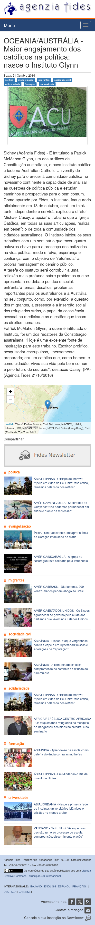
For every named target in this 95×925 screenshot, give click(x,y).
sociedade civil (62, 79)
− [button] (10, 399)
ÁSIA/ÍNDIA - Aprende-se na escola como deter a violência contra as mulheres (61, 752)
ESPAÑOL (64, 886)
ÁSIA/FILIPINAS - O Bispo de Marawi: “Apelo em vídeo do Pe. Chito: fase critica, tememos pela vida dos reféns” (61, 483)
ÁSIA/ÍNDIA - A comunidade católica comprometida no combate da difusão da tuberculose (61, 668)
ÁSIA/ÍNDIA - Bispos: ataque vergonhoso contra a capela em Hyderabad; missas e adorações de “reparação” (61, 645)
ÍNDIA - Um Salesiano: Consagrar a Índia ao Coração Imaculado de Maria (61, 534)
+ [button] (10, 392)
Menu (9, 25)
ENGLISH (50, 886)
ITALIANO (36, 886)
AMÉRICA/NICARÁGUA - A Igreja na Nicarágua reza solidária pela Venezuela (61, 558)
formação (30, 84)
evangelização (26, 79)
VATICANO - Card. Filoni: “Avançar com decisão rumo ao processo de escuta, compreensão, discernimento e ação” (60, 832)
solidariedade (12, 84)
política (9, 79)
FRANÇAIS (79, 886)
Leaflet (9, 424)
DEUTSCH (10, 891)
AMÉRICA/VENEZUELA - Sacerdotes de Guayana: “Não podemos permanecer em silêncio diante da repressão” (61, 506)
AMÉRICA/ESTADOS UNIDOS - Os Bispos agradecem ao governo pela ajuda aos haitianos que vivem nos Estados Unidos (62, 614)
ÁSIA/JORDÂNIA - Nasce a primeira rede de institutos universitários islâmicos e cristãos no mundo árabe (61, 808)
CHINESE (24, 891)
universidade (47, 84)
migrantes (43, 79)
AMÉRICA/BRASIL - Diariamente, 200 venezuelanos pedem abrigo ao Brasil (59, 588)
